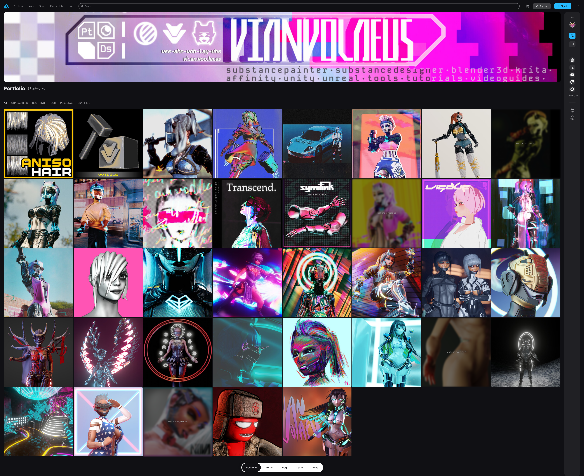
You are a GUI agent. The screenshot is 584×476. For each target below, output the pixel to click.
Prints (269, 467)
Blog (284, 467)
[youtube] (572, 75)
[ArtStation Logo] (6, 6)
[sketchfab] (572, 89)
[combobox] (299, 6)
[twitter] (572, 68)
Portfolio (251, 467)
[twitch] (572, 82)
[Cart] (527, 6)
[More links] (578, 6)
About (299, 467)
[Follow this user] (572, 36)
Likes (315, 467)
